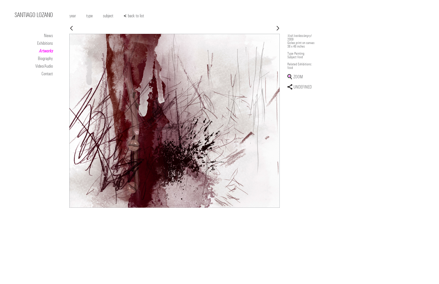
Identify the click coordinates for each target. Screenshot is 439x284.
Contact (47, 73)
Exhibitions (45, 43)
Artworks (46, 50)
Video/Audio (44, 66)
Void (300, 57)
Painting (299, 53)
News (48, 35)
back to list (133, 15)
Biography (45, 58)
